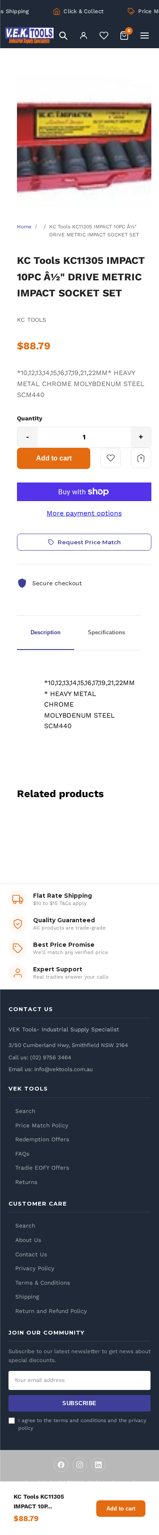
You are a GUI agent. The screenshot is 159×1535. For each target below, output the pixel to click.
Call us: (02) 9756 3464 (39, 1057)
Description (46, 632)
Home (24, 227)
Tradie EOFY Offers (42, 1167)
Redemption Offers (42, 1139)
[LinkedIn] (98, 1465)
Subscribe (79, 1403)
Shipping (27, 1296)
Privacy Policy (34, 1268)
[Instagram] (80, 1465)
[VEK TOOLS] (29, 35)
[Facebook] (61, 1465)
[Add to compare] (141, 458)
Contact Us (31, 1254)
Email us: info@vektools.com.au (50, 1069)
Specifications (106, 632)
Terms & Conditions (42, 1282)
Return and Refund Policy (51, 1310)
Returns (26, 1182)
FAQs (22, 1153)
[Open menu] (144, 35)
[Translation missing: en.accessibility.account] (83, 35)
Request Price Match (89, 542)
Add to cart (54, 458)
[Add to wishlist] (110, 458)
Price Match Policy (41, 1125)
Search (25, 1110)
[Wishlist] (104, 35)
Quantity (29, 418)
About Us (28, 1239)
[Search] (63, 35)
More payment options (84, 513)
